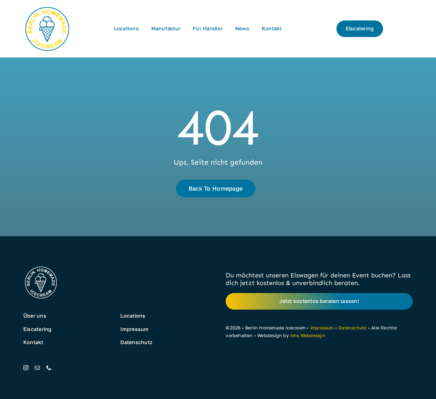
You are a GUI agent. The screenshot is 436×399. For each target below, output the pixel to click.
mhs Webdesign (307, 335)
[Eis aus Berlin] (47, 7)
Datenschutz (352, 327)
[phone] (48, 367)
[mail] (37, 367)
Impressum (322, 327)
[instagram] (25, 367)
